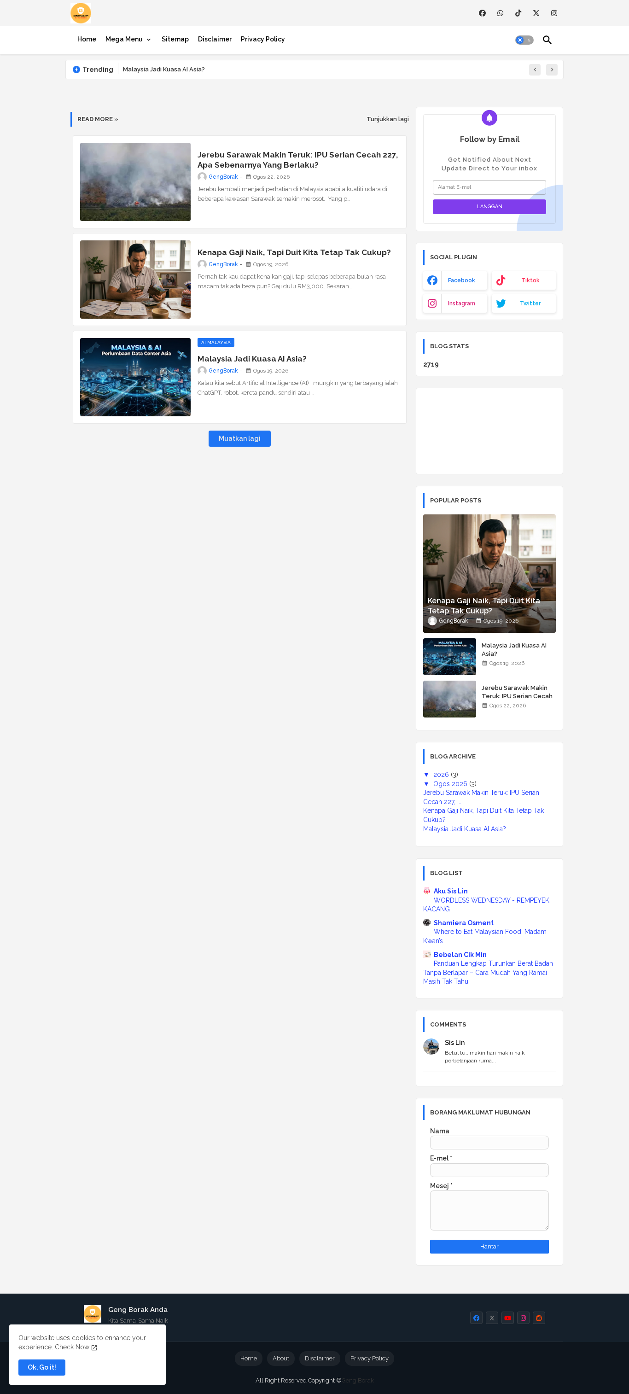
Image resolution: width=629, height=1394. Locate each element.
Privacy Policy (263, 39)
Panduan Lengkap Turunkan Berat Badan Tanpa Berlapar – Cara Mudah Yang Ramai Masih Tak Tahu (488, 972)
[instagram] (554, 13)
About (281, 1358)
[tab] (87, 39)
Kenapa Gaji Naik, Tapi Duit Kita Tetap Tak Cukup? (294, 252)
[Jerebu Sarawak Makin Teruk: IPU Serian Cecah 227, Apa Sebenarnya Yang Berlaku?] (449, 699)
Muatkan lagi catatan (240, 441)
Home (86, 39)
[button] (524, 40)
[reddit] (539, 1318)
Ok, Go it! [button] (42, 1367)
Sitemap (175, 39)
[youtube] (507, 1318)
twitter (530, 303)
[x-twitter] (536, 13)
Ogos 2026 (451, 783)
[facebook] (482, 13)
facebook (461, 280)
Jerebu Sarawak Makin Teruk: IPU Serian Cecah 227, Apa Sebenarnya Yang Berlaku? (298, 159)
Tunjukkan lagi (388, 119)
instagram (461, 303)
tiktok (530, 280)
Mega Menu (124, 39)
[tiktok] (518, 13)
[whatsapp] (500, 13)
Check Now (72, 1347)
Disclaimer (215, 39)
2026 (442, 774)
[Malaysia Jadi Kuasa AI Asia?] (449, 656)
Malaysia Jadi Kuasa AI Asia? (164, 69)
